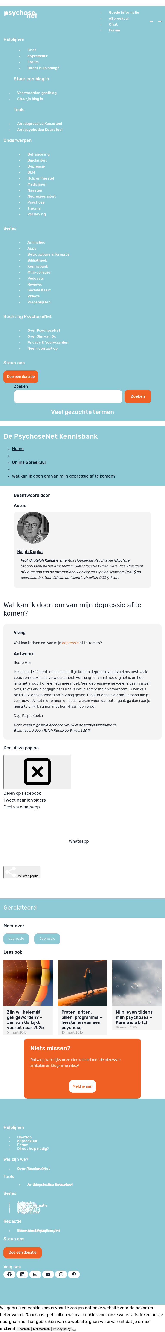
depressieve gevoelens (110, 672)
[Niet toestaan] (74, 1330)
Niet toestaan (41, 1329)
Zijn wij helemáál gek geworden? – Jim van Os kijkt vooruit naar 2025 (25, 1020)
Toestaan (24, 1329)
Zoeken (21, 386)
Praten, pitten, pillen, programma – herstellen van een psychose (81, 1020)
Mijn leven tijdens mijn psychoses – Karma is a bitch (134, 1017)
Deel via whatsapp (21, 807)
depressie (70, 643)
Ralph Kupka (30, 551)
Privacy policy (62, 1329)
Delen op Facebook (22, 793)
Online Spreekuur (29, 462)
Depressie (47, 938)
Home (18, 449)
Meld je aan (82, 1086)
